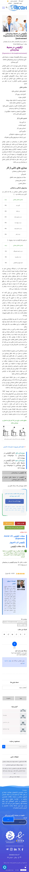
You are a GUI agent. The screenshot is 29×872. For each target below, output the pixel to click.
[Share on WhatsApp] (17, 634)
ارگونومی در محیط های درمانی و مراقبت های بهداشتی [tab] (13, 478)
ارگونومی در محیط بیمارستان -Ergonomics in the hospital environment (15, 622)
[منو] (4, 8)
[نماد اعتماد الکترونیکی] (14, 836)
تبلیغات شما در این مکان (15, 777)
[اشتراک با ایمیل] (4, 634)
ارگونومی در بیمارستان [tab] (18, 473)
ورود (21, 698)
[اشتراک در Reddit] (8, 634)
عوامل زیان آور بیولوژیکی (8, 41)
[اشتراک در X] (21, 634)
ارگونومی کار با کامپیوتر (17, 542)
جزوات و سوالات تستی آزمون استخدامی (14, 765)
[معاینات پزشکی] (14, 23)
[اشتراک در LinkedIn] (12, 634)
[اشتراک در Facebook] (25, 634)
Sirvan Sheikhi (16, 44)
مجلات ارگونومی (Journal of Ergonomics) (14, 537)
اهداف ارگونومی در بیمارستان (22, 625)
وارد (10, 661)
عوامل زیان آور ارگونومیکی (20, 41)
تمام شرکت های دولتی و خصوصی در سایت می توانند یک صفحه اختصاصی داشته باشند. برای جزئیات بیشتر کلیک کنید (14, 771)
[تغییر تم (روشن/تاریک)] (8, 1)
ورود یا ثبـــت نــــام (14, 501)
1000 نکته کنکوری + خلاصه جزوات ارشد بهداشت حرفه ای (14, 761)
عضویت (8, 698)
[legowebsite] (17, 8)
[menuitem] (21, 1)
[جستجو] (6, 8)
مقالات (25, 44)
